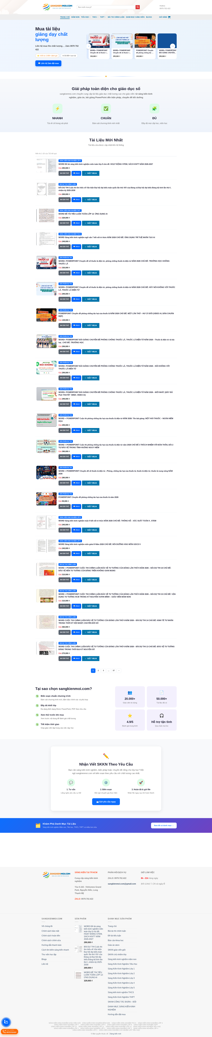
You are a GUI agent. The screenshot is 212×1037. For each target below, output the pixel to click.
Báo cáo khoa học (116, 940)
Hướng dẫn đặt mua (117, 1014)
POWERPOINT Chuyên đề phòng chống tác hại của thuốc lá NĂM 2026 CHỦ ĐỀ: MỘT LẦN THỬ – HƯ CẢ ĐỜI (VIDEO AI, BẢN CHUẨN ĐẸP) (145, 51)
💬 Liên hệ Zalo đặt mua (48, 63)
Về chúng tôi (47, 926)
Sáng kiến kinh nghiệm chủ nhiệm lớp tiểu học (119, 1030)
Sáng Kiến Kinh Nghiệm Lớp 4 (121, 983)
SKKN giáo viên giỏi (117, 950)
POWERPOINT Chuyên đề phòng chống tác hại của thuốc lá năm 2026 (88, 497)
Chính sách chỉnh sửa (51, 940)
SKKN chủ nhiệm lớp (117, 954)
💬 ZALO (76, 173)
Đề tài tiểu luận (114, 936)
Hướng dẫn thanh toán (51, 945)
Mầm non (75, 17)
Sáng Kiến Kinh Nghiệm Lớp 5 (121, 988)
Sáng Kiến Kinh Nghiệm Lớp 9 (119, 1025)
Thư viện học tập (49, 954)
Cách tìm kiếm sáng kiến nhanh (55, 950)
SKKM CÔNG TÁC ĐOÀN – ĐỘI (122, 1002)
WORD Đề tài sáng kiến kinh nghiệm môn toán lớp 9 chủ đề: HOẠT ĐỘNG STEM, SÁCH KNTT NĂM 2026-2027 (106, 164)
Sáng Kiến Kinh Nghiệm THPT (121, 997)
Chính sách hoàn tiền (51, 936)
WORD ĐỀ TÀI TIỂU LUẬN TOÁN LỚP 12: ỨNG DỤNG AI (83, 214)
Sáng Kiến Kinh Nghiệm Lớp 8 (93, 1025)
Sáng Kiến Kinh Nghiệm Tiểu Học (122, 964)
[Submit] (138, 7)
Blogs (149, 17)
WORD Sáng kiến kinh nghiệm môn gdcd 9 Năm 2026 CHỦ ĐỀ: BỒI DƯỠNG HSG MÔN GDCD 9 (99, 544)
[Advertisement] (106, 850)
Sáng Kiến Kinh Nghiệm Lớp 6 (150, 1023)
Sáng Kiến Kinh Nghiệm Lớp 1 (121, 969)
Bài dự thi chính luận (117, 931)
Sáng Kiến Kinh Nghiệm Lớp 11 (91, 1026)
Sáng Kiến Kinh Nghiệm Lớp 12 (119, 1026)
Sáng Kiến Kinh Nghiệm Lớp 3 (121, 978)
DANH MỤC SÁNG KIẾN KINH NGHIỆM (121, 1008)
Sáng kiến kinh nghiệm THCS (121, 992)
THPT (102, 17)
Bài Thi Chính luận (116, 17)
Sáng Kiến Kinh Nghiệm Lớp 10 (64, 1026)
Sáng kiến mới (115, 1034)
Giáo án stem (113, 945)
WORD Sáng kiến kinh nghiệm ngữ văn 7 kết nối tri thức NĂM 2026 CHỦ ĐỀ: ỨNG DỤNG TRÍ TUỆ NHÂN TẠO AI (107, 237)
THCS (94, 17)
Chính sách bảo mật (50, 931)
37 (114, 670)
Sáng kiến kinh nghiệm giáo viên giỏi (65, 1023)
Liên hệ (45, 964)
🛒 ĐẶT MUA (91, 173)
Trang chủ (65, 17)
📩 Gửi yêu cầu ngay (106, 802)
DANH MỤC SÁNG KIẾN (135, 17)
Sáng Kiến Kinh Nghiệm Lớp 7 (66, 1025)
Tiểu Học (85, 17)
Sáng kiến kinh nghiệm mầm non (122, 959)
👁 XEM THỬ (64, 173)
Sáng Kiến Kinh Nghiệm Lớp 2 (121, 973)
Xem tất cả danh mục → (164, 825)
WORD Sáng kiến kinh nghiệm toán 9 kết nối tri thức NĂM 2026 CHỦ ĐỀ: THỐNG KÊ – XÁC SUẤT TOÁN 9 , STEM (107, 521)
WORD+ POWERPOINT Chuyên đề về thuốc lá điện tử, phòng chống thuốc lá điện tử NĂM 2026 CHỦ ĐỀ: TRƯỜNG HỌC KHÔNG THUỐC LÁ (99, 51)
